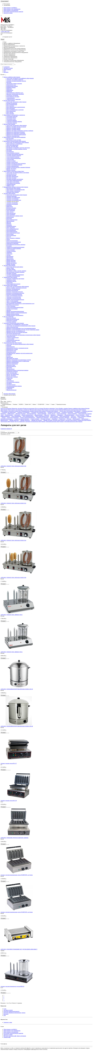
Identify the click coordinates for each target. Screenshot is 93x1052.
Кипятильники (10, 217)
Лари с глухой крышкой (12, 300)
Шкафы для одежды (11, 168)
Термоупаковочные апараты (13, 283)
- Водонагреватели (31, 413)
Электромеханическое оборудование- (73, 421)
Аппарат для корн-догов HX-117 (9, 763)
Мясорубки (9, 367)
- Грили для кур (51, 413)
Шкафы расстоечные (11, 263)
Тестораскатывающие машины (14, 386)
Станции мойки (10, 338)
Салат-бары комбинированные (14, 180)
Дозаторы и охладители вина (13, 297)
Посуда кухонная (39, 408)
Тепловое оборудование (9, 193)
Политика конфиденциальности (11, 1011)
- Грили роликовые (71, 413)
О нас (4, 1008)
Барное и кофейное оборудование (11, 77)
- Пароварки (59, 415)
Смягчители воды (10, 336)
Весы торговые (10, 113)
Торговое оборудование (9, 265)
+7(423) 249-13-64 (5, 31)
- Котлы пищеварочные (26, 415)
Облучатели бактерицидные (13, 333)
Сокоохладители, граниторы (13, 99)
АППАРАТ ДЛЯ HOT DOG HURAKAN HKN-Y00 (13, 466)
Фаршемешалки (10, 387)
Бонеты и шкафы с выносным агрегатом (16, 287)
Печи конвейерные (11, 230)
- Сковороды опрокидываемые (21, 419)
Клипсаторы (9, 282)
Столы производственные (12, 156)
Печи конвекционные (11, 231)
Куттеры (8, 355)
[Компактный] (4, 431)
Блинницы (9, 205)
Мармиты (8, 223)
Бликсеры (8, 345)
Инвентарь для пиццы (17, 408)
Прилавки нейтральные (12, 176)
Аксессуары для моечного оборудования (16, 125)
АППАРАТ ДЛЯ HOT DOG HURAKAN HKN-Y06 (13, 577)
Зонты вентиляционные (12, 145)
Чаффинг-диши (10, 185)
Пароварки (9, 225)
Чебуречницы (9, 257)
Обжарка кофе (7, 1037)
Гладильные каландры (11, 116)
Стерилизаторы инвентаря (13, 340)
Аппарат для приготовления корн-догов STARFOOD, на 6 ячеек (17, 912)
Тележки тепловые (11, 251)
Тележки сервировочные (12, 166)
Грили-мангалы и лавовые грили (14, 215)
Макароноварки (10, 221)
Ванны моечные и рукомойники (14, 143)
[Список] (2, 431)
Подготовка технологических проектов (13, 11)
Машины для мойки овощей (13, 128)
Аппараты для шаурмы (12, 202)
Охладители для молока (12, 95)
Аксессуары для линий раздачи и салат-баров (17, 172)
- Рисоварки (73, 417)
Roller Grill (28, 404)
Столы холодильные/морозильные (14, 307)
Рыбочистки (9, 378)
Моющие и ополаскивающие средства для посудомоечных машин (22, 329)
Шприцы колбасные (11, 390)
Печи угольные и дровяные (13, 238)
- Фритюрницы (75, 419)
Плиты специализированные (13, 242)
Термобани (9, 252)
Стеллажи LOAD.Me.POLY (13, 276)
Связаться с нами (7, 1022)
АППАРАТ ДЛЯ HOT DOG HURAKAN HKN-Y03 (13, 503)
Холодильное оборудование (10, 285)
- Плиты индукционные (12, 417)
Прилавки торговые (11, 273)
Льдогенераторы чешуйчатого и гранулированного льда (20, 303)
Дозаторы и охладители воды (13, 298)
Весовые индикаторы (11, 103)
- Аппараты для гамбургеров (8, 412)
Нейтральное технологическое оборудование (14, 141)
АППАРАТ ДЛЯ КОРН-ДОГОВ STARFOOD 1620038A (14, 837)
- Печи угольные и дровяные (83, 416)
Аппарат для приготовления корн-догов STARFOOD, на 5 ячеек (17, 875)
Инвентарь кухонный (11, 320)
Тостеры (8, 255)
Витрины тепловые (11, 208)
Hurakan (15, 404)
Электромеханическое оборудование (12, 342)
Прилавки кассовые (11, 175)
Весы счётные (9, 112)
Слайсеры (8, 379)
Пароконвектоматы (11, 226)
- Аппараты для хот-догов (53, 412)
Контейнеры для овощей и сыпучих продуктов (18, 147)
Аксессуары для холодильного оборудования (17, 286)
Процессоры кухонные (12, 376)
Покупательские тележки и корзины (15, 272)
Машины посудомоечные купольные (15, 132)
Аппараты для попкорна (12, 198)
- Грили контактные (61, 413)
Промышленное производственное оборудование (15, 187)
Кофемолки (9, 91)
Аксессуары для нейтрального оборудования (17, 142)
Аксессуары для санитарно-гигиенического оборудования (20, 325)
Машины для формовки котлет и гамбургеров (17, 361)
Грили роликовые (10, 214)
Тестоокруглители (10, 384)
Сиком (53, 404)
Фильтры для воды (11, 341)
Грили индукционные (6, 408)
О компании (6, 66)
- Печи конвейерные (15, 416)
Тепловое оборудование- (59, 420)
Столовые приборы (11, 321)
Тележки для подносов (12, 162)
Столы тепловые (10, 249)
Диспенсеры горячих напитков (14, 83)
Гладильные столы (11, 119)
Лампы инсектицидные (12, 327)
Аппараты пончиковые (12, 204)
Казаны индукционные (29, 408)
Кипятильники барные (12, 86)
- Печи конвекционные (27, 416)
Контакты (5, 72)
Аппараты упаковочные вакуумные (15, 278)
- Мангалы (46, 415)
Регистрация (6, 4)
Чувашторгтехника (61, 404)
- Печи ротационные (63, 416)
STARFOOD (41, 404)
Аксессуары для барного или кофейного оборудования (20, 78)
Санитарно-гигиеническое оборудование (13, 323)
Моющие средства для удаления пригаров (16, 332)
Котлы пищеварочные (11, 219)
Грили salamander (10, 210)
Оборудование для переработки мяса (15, 189)
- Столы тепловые (34, 419)
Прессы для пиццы (11, 375)
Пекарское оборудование (12, 192)
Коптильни (9, 218)
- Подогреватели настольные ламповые (59, 417)
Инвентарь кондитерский (12, 319)
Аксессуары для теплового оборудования (16, 194)
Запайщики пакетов (11, 281)
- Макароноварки (38, 415)
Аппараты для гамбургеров (13, 197)
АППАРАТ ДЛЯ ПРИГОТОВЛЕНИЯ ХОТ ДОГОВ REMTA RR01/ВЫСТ (19, 949)
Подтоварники (10, 151)
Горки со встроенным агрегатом (14, 295)
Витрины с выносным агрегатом (14, 291)
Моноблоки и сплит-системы (13, 139)
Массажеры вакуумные (12, 358)
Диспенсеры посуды (11, 173)
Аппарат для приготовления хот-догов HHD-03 (12, 986)
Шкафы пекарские (11, 261)
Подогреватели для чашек (12, 96)
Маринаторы (9, 357)
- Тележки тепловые (44, 419)
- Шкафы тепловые (47, 420)
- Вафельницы (10, 413)
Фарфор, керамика (63, 408)
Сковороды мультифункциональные (15, 247)
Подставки (9, 150)
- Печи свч (73, 416)
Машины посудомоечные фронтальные (16, 134)
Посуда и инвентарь (8, 316)
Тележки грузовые (11, 160)
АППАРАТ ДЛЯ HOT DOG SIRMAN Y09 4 (11, 652)
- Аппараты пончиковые (79, 412)
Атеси (47, 404)
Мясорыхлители (10, 369)
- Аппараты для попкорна (22, 412)
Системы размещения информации (15, 274)
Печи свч (8, 236)
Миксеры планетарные (12, 363)
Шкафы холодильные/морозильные (15, 311)
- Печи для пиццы (79, 415)
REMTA (21, 404)
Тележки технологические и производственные (18, 167)
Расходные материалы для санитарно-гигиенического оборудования (23, 335)
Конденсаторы (10, 138)
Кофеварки (9, 88)
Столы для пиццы (10, 306)
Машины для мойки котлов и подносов (16, 126)
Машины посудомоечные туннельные (15, 133)
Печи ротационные (11, 235)
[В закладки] (7, 584)
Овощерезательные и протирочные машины (17, 370)
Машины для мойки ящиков (13, 129)
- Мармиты (52, 415)
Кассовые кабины (10, 269)
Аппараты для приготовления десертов (16, 81)
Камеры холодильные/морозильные (15, 299)
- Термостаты (61, 419)
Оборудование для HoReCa (10, 7)
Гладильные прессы (11, 117)
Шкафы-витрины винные (12, 314)
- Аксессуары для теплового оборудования (69, 411)
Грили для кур (9, 211)
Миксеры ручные (10, 365)
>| (3, 1000)
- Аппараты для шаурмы (66, 412)
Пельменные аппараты (12, 371)
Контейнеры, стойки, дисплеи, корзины (16, 270)
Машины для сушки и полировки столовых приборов (19, 130)
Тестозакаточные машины (12, 382)
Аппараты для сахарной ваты (13, 200)
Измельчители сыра (11, 350)
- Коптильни (16, 415)
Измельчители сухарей (12, 349)
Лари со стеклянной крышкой (13, 302)
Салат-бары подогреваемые (13, 183)
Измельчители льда (11, 84)
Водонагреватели (10, 209)
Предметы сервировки (49, 408)
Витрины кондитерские (12, 290)
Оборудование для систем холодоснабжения (14, 137)
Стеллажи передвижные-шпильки (14, 154)
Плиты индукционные (12, 240)
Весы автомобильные (11, 104)
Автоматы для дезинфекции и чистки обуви (17, 324)
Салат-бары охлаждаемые (12, 181)
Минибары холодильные (12, 304)
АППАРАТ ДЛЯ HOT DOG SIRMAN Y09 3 (11, 614)
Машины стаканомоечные (12, 136)
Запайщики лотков (11, 280)
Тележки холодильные (12, 308)
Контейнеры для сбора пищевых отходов (16, 149)
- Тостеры (68, 419)
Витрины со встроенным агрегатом (15, 293)
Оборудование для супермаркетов (11, 9)
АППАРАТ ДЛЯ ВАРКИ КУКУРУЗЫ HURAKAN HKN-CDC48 (17, 726)
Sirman (34, 404)
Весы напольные (10, 108)
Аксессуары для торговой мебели (14, 266)
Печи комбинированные (12, 228)
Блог (4, 70)
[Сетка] (1, 431)
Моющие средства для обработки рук (15, 331)
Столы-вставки (10, 159)
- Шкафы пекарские (24, 420)
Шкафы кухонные (10, 170)
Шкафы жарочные (10, 260)
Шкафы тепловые (10, 264)
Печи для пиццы (10, 227)
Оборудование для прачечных (10, 10)
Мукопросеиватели (11, 366)
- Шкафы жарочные (13, 420)
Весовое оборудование (9, 100)
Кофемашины (9, 90)
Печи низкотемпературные (13, 232)
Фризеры (8, 310)
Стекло (57, 408)
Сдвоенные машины (11, 120)
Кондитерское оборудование (13, 188)
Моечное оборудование (9, 124)
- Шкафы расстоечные (36, 420)
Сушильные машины (11, 122)
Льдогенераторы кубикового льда (14, 92)
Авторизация (6, 5)
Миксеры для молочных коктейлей (15, 94)
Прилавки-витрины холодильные (14, 179)
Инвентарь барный (11, 318)
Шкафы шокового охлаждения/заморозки (16, 312)
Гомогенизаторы (10, 346)
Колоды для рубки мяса (12, 146)
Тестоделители (10, 380)
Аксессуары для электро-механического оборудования (19, 344)
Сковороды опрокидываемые (13, 248)
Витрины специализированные (14, 294)
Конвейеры (9, 354)
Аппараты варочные (11, 196)
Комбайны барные (11, 87)
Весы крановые (10, 105)
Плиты (8, 239)
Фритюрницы (9, 256)
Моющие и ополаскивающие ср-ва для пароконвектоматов (21, 328)
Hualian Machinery (6, 404)
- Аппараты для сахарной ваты (38, 412)
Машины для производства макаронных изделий (18, 359)
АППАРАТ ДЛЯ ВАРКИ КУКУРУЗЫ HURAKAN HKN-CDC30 (17, 689)
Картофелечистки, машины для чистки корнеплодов (19, 353)
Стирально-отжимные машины (14, 121)
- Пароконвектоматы (68, 415)
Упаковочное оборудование (10, 277)
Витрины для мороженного (13, 289)
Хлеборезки (9, 388)
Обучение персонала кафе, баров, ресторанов (14, 1036)
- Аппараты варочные (86, 411)
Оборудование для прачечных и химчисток (14, 115)
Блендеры (8, 82)
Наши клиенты (7, 69)
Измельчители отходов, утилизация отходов (17, 348)
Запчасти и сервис (8, 13)
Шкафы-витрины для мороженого (14, 315)
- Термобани (53, 419)
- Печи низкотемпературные (41, 416)
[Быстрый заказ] (7, 807)
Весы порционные (11, 111)
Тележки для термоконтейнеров (14, 164)
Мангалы (8, 222)
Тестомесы (9, 383)
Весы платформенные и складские (15, 109)
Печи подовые (10, 234)
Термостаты (9, 253)
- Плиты (3, 417)
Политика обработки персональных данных (14, 1012)
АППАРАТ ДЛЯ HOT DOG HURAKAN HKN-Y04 (13, 540)
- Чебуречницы (84, 419)
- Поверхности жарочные (42, 417)
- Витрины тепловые (20, 413)
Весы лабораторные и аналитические (15, 107)
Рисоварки (9, 246)
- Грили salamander (41, 413)
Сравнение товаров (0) (6, 428)
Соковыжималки (10, 98)
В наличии (5, 407)
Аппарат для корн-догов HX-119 (9, 800)
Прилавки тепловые (11, 177)
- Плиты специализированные (27, 417)
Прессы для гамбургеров (12, 374)
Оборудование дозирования (13, 191)
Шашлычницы (10, 259)
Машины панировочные (12, 362)
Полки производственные (12, 153)
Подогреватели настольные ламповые (15, 244)
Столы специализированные (13, 158)
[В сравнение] (8, 584)
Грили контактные (11, 213)
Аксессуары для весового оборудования (16, 101)
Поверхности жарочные (12, 243)
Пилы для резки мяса (11, 373)
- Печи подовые (53, 416)
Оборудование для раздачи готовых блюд (13, 171)
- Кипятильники (8, 415)
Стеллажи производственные (13, 155)
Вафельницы (9, 206)
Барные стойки (10, 268)
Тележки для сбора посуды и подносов (16, 163)
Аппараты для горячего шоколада (14, 79)
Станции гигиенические (12, 337)
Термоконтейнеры (10, 184)
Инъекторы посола (11, 352)
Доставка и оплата (8, 68)
